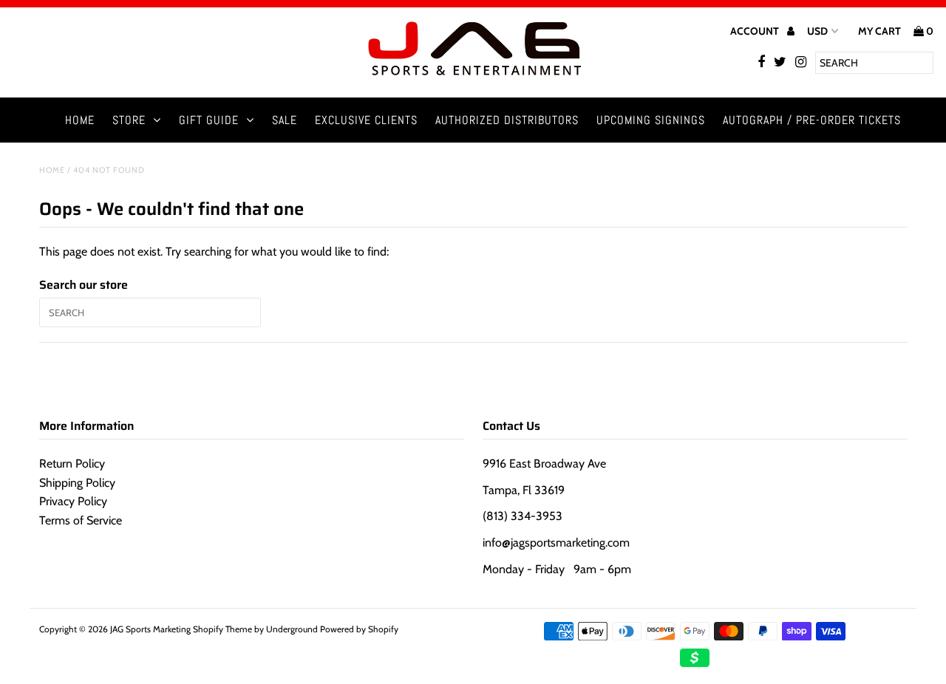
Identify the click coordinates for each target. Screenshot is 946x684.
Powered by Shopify (359, 629)
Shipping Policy (77, 483)
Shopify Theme (222, 629)
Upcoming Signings (650, 120)
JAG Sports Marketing (150, 629)
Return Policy (72, 463)
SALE (284, 120)
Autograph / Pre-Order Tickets (812, 120)
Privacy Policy (73, 501)
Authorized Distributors (507, 120)
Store (129, 120)
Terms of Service (80, 520)
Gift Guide (209, 120)
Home (80, 120)
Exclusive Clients (366, 120)
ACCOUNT (755, 31)
